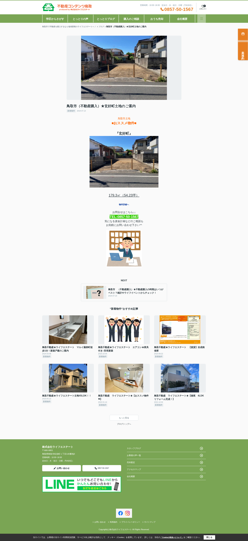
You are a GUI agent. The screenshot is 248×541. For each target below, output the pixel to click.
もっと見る (124, 418)
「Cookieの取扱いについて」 (171, 537)
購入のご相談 (131, 18)
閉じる (209, 537)
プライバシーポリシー (130, 522)
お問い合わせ (63, 468)
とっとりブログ (106, 18)
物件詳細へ (124, 204)
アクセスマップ (134, 469)
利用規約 (113, 522)
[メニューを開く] (201, 18)
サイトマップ (149, 522)
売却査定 (131, 462)
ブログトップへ (124, 424)
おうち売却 (156, 18)
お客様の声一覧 (134, 455)
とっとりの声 (80, 18)
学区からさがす (55, 18)
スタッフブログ (134, 448)
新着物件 (71, 111)
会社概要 (182, 18)
